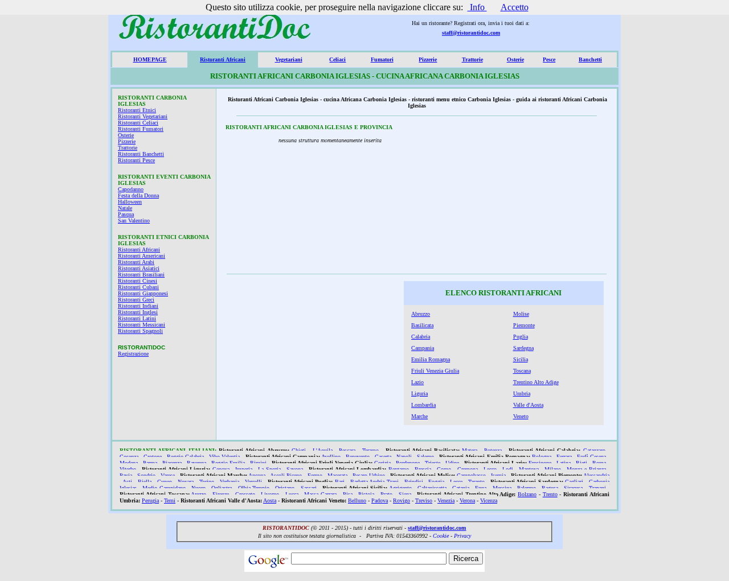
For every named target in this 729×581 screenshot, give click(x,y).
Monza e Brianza (586, 469)
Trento (550, 494)
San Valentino (134, 220)
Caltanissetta (432, 488)
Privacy (462, 536)
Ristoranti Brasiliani (141, 274)
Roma (599, 463)
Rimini (258, 463)
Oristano (284, 488)
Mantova (529, 469)
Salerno (425, 457)
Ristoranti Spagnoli (140, 331)
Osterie (515, 59)
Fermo (315, 475)
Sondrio (146, 475)
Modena (129, 463)
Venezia (445, 500)
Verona (467, 500)
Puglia (520, 336)
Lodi (507, 469)
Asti (127, 482)
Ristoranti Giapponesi (143, 293)
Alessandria (596, 475)
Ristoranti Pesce (136, 160)
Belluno (357, 500)
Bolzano (527, 494)
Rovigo (401, 500)
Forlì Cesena (591, 457)
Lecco (490, 469)
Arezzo (198, 494)
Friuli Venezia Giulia (435, 371)
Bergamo (398, 469)
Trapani (597, 488)
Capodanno (131, 189)
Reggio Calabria (185, 457)
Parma (150, 463)
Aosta (269, 500)
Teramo (370, 450)
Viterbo (128, 469)
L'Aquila (323, 450)
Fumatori (382, 59)
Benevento (358, 457)
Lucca (291, 494)
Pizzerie (428, 59)
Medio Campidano (164, 488)
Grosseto (245, 494)
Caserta (383, 457)
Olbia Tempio (254, 488)
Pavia (126, 475)
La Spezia (269, 469)
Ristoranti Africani (222, 59)
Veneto (521, 416)
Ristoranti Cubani (138, 287)
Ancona (256, 475)
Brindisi (413, 482)
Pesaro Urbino (369, 475)
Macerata (337, 475)
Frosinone (540, 463)
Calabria (420, 336)
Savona (294, 469)
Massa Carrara (320, 494)
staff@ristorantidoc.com (471, 33)
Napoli (404, 457)
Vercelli (253, 482)
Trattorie (472, 59)
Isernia (498, 475)
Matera (469, 450)
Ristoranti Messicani (141, 325)
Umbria (521, 393)
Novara (186, 482)
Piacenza (172, 463)
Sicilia (520, 359)
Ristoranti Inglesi (138, 312)
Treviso (423, 500)
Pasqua (126, 214)
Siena (405, 494)
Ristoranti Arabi (136, 262)
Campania (422, 348)
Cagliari (574, 482)
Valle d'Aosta (528, 405)
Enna (480, 488)
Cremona (467, 469)
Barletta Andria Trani (374, 482)
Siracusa (573, 488)
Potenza (493, 450)
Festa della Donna (138, 195)
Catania (460, 488)
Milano (552, 469)
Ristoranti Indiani (138, 306)
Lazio (417, 382)
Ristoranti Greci (136, 299)
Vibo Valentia (224, 457)
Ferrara (564, 457)
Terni (169, 500)
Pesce (549, 59)
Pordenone (408, 463)
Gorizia (382, 463)
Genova (221, 469)
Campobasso (471, 475)
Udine (452, 463)
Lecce (456, 482)
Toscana (522, 371)
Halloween (130, 202)
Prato (386, 494)
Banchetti (590, 59)
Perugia (150, 500)
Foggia (436, 482)
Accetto (515, 7)
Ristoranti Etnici (137, 110)
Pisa (348, 494)
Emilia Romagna (430, 359)
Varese (168, 475)
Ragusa (550, 488)
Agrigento (400, 488)
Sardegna (523, 348)
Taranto (476, 482)
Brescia (423, 469)
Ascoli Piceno (286, 475)
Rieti (581, 463)
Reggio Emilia (228, 463)
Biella (144, 482)
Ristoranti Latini (137, 318)
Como (444, 469)
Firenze (220, 494)
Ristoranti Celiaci (138, 123)
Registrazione (133, 354)
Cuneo (164, 482)
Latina (563, 463)
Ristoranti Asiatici (138, 268)
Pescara (347, 450)
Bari (340, 482)
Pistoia (366, 494)
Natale (125, 208)
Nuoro (198, 488)
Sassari (309, 488)
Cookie (441, 536)
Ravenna (196, 463)
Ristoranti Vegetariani (142, 116)
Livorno (270, 494)
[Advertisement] (529, 198)
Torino (206, 482)
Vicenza (488, 500)
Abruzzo (420, 314)
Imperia (243, 469)
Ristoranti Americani (141, 256)
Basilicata (422, 325)
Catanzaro (594, 450)
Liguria (419, 393)
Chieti (299, 450)
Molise (521, 314)
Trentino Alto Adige (536, 382)
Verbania (229, 482)
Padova (379, 500)
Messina (502, 488)
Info (477, 7)
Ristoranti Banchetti (141, 154)
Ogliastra (221, 488)
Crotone (153, 457)
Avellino (331, 457)
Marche (419, 416)
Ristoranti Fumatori (140, 129)
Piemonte (524, 325)
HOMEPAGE (150, 59)
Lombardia (423, 405)
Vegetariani (288, 59)
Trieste (432, 463)
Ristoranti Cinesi (137, 281)
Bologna (541, 457)
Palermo (526, 488)
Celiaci (337, 59)
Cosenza (129, 457)
